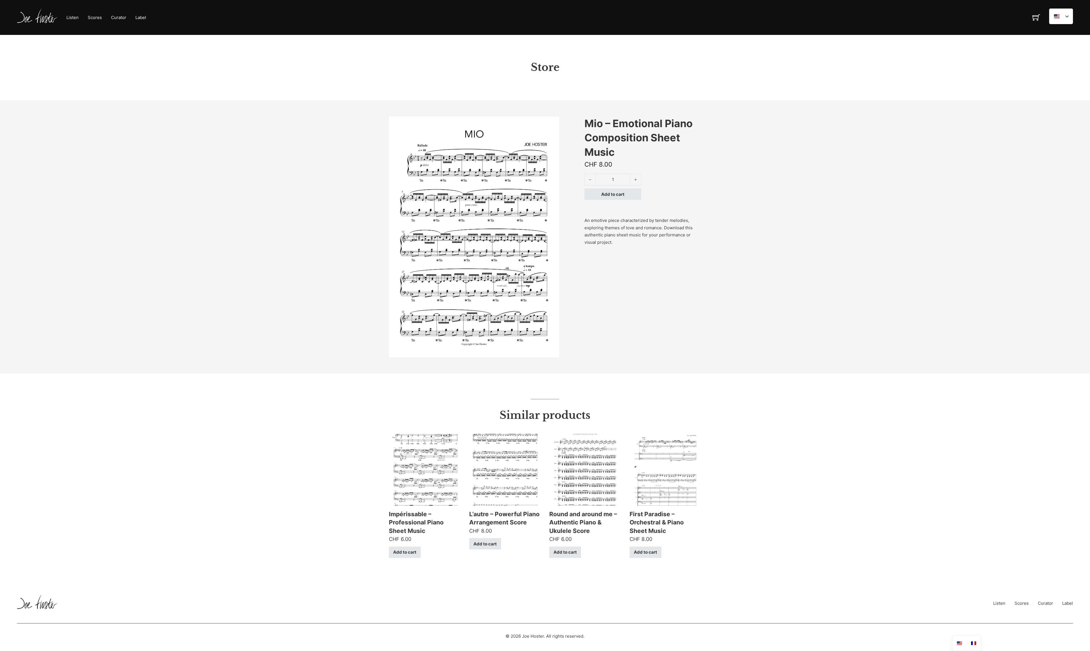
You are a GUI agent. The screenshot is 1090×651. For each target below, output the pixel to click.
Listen (72, 17)
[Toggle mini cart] (1036, 17)
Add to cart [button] (404, 552)
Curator (118, 17)
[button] (551, 124)
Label (140, 17)
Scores (95, 17)
